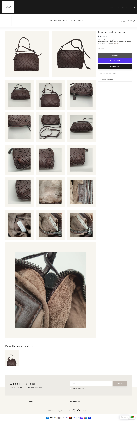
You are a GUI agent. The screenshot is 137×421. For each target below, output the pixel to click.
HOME (50, 21)
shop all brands (30, 401)
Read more (116, 43)
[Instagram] (74, 410)
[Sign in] (131, 20)
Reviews (108, 73)
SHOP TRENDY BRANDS (59, 21)
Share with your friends (107, 79)
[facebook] (78, 410)
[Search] (128, 20)
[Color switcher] (121, 20)
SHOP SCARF (73, 21)
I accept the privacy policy (78, 388)
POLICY (79, 21)
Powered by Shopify (65, 411)
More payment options (115, 66)
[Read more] (124, 20)
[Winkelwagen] (134, 20)
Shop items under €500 (75, 401)
